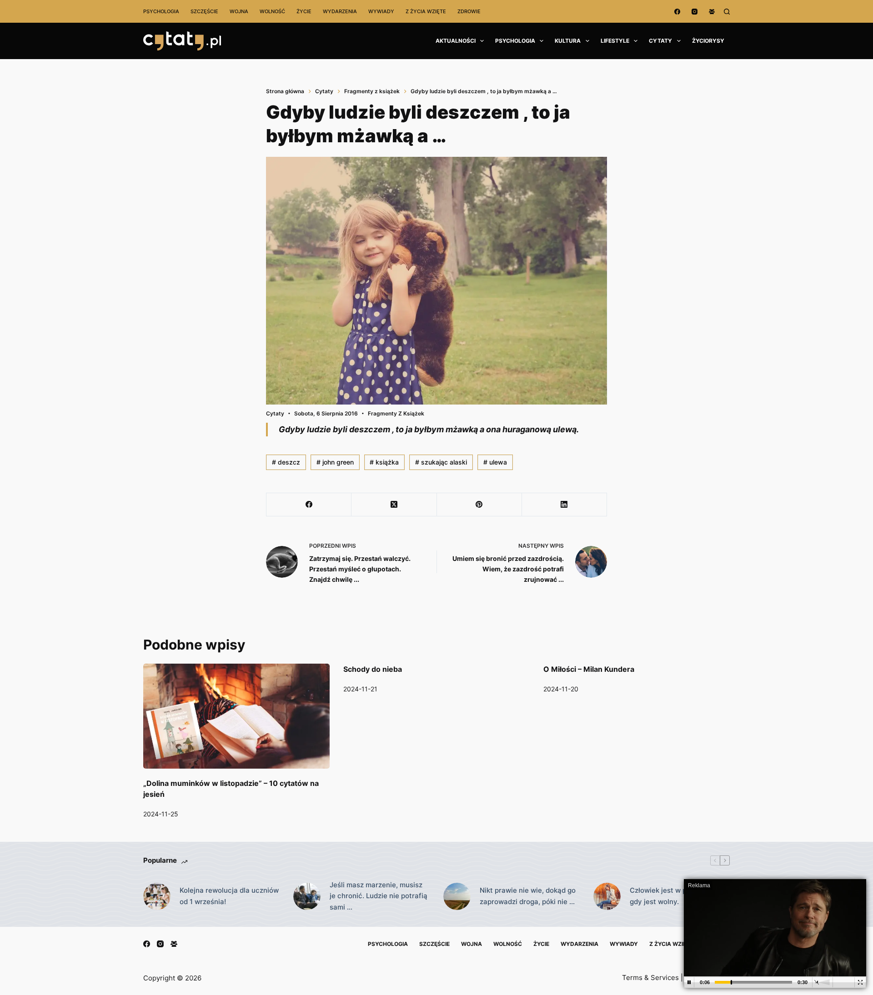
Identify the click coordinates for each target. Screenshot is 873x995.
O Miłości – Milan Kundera (588, 669)
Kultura (568, 40)
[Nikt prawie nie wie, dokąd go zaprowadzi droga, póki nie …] (457, 896)
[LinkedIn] (564, 504)
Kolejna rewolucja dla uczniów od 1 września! (229, 896)
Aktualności (456, 40)
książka (384, 462)
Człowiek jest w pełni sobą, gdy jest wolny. (674, 896)
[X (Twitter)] (393, 504)
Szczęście (204, 11)
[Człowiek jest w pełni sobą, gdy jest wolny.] (607, 896)
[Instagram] (694, 12)
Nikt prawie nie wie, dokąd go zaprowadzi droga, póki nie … (528, 896)
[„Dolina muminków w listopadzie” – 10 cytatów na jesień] (236, 716)
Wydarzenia (340, 11)
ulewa (495, 462)
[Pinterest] (479, 504)
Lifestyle (615, 40)
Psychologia (161, 11)
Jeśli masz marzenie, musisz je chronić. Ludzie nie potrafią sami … (378, 896)
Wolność (272, 11)
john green (335, 462)
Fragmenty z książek (396, 413)
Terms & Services (650, 977)
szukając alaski (441, 462)
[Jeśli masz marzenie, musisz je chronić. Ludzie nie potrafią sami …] (307, 896)
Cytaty (660, 40)
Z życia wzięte (426, 11)
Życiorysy (708, 40)
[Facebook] (677, 12)
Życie (303, 11)
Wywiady (381, 11)
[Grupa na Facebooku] (712, 12)
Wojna (239, 11)
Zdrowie (469, 11)
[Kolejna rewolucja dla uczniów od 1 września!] (157, 896)
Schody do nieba (372, 669)
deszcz (286, 462)
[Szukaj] (727, 12)
